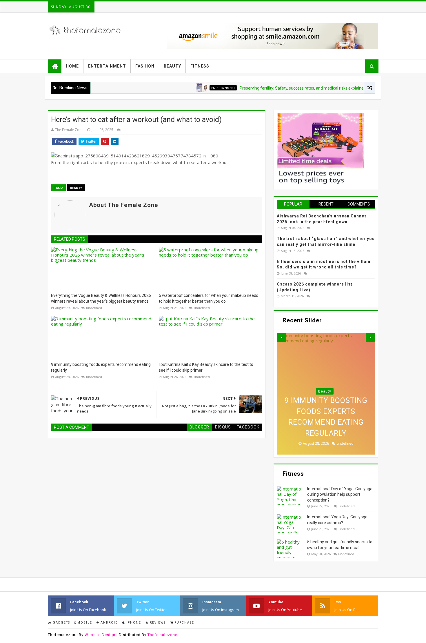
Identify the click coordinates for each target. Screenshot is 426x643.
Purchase (183, 622)
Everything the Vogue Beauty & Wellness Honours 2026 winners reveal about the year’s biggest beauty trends (101, 298)
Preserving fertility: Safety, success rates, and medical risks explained (290, 88)
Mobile (84, 622)
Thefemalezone (162, 635)
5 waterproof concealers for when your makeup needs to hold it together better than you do (208, 298)
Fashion (144, 66)
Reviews (157, 622)
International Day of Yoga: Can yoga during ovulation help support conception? (339, 494)
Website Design (100, 635)
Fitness (199, 66)
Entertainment (107, 66)
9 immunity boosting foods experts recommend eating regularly (101, 367)
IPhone (133, 622)
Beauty (172, 66)
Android (108, 622)
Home (72, 66)
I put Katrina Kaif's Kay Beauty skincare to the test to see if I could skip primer (206, 367)
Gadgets (61, 622)
